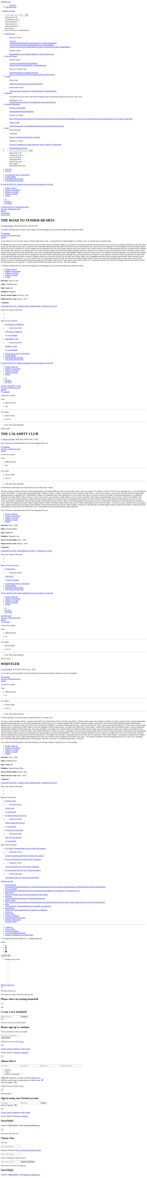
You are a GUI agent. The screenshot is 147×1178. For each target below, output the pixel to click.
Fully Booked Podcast (47, 75)
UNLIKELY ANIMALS (13, 332)
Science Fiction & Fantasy (18, 45)
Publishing (23, 111)
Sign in (4, 1078)
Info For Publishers (40, 910)
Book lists (20, 54)
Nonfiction (31, 45)
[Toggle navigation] (2, 11)
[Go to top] (6, 955)
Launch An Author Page (53, 144)
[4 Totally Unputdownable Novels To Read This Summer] (25, 848)
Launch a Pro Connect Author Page (71, 902)
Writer (7, 1072)
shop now (4, 209)
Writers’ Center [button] (10, 900)
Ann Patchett (7, 669)
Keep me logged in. (8, 1082)
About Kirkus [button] (10, 908)
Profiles (12, 73)
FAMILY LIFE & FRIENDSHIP (29, 306)
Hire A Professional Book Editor (20, 119)
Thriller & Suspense (29, 43)
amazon (3, 211)
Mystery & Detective (43, 43)
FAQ (24, 910)
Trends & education (16, 126)
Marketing (30, 111)
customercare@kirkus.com (31, 1125)
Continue (24, 1016)
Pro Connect (9, 28)
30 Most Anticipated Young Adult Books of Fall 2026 (34, 184)
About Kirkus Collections (31, 137)
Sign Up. (23, 1165)
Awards (25, 73)
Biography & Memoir (42, 45)
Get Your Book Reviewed (40, 119)
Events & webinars (57, 126)
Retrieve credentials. (21, 1052)
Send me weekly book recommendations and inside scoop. (21, 1080)
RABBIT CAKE (11, 346)
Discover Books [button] (10, 885)
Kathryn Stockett (9, 439)
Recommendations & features (41, 126)
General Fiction (14, 63)
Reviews (8, 201)
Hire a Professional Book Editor (16, 902)
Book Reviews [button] (10, 34)
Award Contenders (32, 91)
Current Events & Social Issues (20, 47)
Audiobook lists (28, 54)
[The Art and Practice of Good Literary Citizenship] (23, 859)
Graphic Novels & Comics (40, 47)
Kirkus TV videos (65, 891)
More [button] (7, 128)
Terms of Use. (36, 1078)
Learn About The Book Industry (94, 902)
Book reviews (10, 17)
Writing (12, 111)
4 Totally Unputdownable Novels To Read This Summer (24, 856)
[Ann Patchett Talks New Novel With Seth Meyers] (23, 870)
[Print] (7, 196)
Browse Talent (26, 144)
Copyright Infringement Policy (15, 918)
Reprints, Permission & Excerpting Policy (13, 921)
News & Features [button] (11, 56)
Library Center (14, 122)
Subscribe (52, 102)
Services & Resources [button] (12, 104)
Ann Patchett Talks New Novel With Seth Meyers (22, 878)
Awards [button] (7, 76)
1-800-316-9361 (13, 1125)
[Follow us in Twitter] (6, 948)
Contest (19, 910)
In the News (24, 75)
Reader (7, 1070)
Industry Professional (12, 1074)
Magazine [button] (8, 93)
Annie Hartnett (8, 226)
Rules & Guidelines (45, 91)
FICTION (8, 203)
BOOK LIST (11, 184)
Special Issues (23, 102)
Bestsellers (13, 54)
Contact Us (9, 927)
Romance (53, 43)
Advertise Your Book (101, 119)
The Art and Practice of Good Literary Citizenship (22, 867)
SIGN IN (12, 5)
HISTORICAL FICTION (27, 551)
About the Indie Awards (17, 91)
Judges (54, 91)
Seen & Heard (33, 73)
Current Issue (14, 102)
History (51, 45)
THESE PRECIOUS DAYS (15, 823)
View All (12, 41)
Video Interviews (11, 24)
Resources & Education (17, 108)
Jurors (41, 84)
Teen (29, 63)
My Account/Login (44, 906)
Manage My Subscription (29, 898)
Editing (17, 111)
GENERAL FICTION (49, 306)
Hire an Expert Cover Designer (83, 119)
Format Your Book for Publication (60, 119)
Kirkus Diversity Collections (15, 906)
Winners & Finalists (16, 84)
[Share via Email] (11, 194)
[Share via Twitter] (12, 192)
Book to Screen (14, 75)
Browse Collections (16, 137)
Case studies (27, 126)
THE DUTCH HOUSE (13, 837)
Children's (66, 47)
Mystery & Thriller (33, 65)
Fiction (20, 43)
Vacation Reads (48, 54)
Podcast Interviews (11, 26)
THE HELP (9, 576)
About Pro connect (38, 144)
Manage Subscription (42, 102)
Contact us (8, 912)
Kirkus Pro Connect (31, 906)
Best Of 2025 (38, 54)
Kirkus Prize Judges (41, 895)
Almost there (6, 1038)
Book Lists (16, 891)
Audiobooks (13, 43)
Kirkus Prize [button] (9, 893)
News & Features (11, 22)
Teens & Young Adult (56, 47)
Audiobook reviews (12, 20)
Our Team (13, 910)
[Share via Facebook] (12, 190)
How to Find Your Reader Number (28, 1150)
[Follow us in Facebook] (5, 946)
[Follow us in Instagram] (6, 950)
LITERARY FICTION (9, 306)
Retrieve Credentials (28, 1162)
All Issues (31, 102)
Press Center (30, 910)
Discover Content (15, 144)
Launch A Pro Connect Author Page (120, 119)
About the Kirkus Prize (31, 84)
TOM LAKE (9, 808)
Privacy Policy (10, 914)
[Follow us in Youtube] (6, 952)
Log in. (21, 1041)
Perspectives (19, 73)
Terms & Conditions (12, 916)
